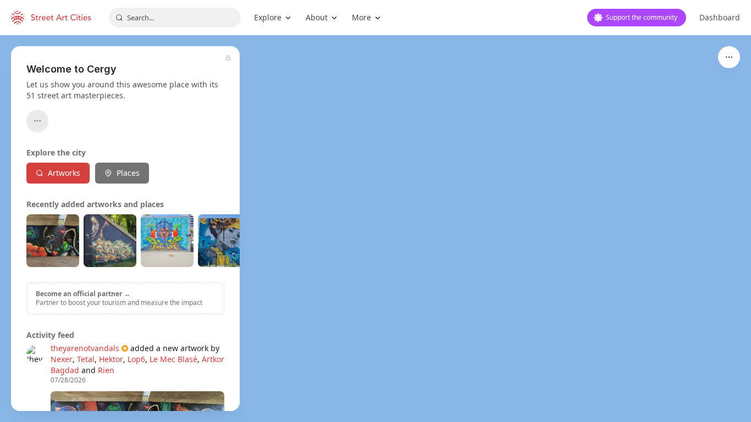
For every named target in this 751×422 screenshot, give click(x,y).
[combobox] (175, 17)
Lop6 (136, 359)
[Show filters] (729, 57)
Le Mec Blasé (173, 359)
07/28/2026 (68, 380)
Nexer (62, 359)
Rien (106, 370)
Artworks (64, 173)
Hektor (111, 359)
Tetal (86, 359)
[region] (375, 228)
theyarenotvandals (85, 348)
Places (128, 173)
